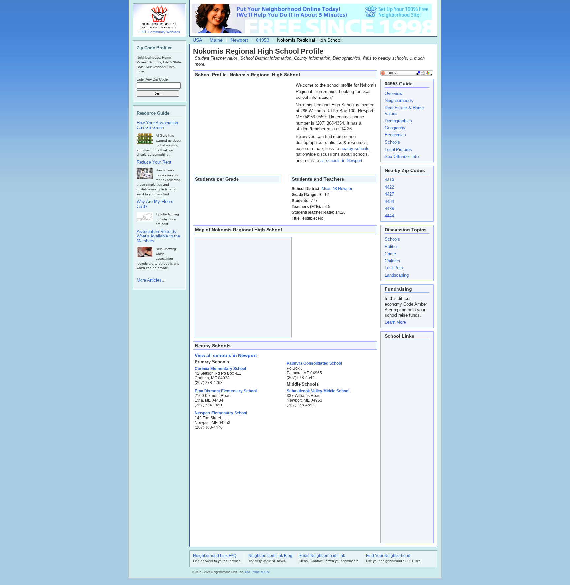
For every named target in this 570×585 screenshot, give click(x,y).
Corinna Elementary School (220, 368)
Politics (392, 246)
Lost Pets (394, 267)
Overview (393, 93)
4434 (389, 201)
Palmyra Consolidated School (314, 363)
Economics (395, 134)
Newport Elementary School (221, 413)
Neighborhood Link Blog (270, 556)
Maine (216, 39)
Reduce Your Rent (154, 162)
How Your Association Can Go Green (157, 125)
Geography (395, 127)
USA (197, 39)
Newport (239, 39)
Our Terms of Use (257, 572)
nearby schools (354, 148)
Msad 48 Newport (337, 188)
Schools (392, 142)
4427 (389, 194)
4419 (389, 180)
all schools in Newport (341, 160)
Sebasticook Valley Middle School (318, 391)
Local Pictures (398, 149)
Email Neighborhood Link (322, 556)
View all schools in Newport (226, 355)
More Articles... (151, 280)
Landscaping (397, 275)
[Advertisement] (242, 123)
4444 (389, 215)
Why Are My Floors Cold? (155, 204)
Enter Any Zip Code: (153, 79)
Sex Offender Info (402, 156)
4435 (389, 208)
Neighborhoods (399, 100)
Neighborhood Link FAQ (214, 556)
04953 (262, 39)
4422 (389, 187)
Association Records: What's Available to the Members (158, 236)
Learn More (395, 322)
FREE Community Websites (159, 32)
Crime (390, 253)
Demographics (398, 120)
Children (392, 260)
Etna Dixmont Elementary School (226, 391)
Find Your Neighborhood (388, 556)
